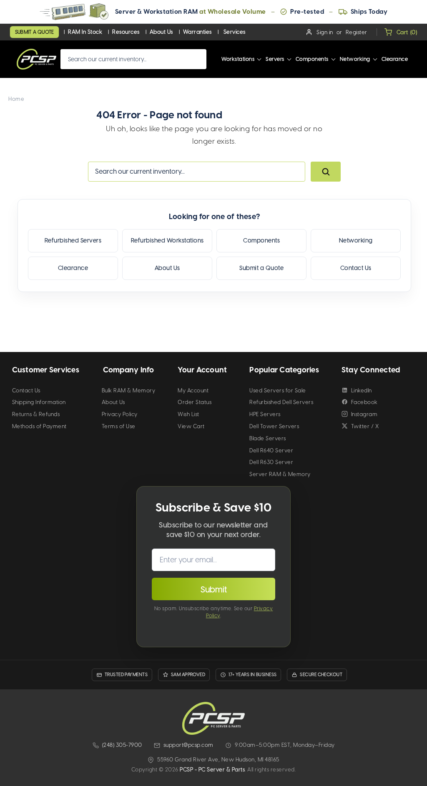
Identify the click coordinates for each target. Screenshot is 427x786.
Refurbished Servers (73, 240)
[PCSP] (213, 718)
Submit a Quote (34, 32)
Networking (355, 59)
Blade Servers (267, 438)
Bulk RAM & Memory (129, 390)
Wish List (188, 414)
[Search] (326, 172)
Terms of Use (119, 426)
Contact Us (356, 268)
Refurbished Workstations (167, 240)
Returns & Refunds (36, 414)
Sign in (324, 32)
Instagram (364, 414)
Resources (126, 32)
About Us (161, 32)
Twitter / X (365, 426)
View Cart (191, 426)
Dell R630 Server (271, 462)
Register (356, 32)
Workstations (237, 59)
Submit (214, 589)
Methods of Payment (39, 426)
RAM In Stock (85, 32)
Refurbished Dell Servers (281, 402)
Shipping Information (39, 402)
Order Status (194, 402)
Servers (275, 59)
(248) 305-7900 (122, 745)
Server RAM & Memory (280, 474)
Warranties (197, 32)
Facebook (364, 402)
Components (312, 59)
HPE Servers (265, 414)
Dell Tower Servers (274, 426)
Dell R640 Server (271, 450)
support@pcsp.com (188, 745)
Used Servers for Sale (277, 390)
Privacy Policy (120, 414)
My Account (193, 390)
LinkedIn (361, 390)
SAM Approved (188, 674)
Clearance (395, 59)
